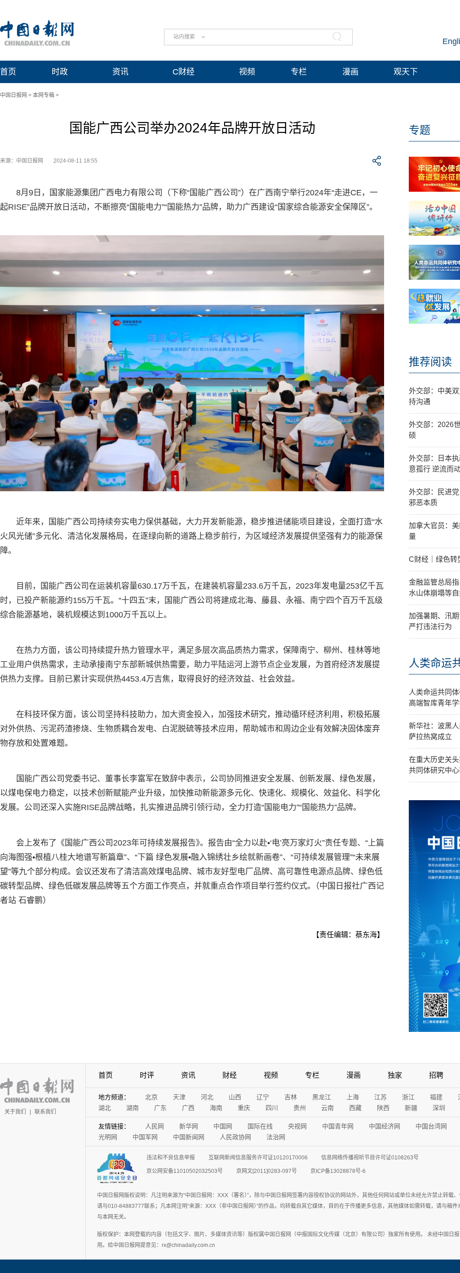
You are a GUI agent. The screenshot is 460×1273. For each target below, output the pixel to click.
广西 (188, 1107)
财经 (229, 1075)
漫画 (350, 71)
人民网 (154, 1126)
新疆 (411, 1107)
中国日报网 (13, 95)
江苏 (380, 1097)
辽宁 (263, 1097)
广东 (160, 1107)
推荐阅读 (430, 362)
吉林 (290, 1097)
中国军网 (145, 1137)
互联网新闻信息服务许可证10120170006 (258, 1157)
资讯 (120, 71)
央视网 (297, 1126)
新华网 (188, 1126)
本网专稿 (43, 95)
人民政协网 (235, 1137)
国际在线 (260, 1126)
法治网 (275, 1137)
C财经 (183, 71)
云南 (327, 1107)
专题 (419, 130)
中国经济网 (384, 1126)
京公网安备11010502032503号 (184, 1171)
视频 (247, 71)
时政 (60, 71)
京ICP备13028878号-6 (338, 1171)
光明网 (107, 1137)
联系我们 (45, 1112)
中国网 (222, 1126)
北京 (151, 1097)
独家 (395, 1075)
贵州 (299, 1107)
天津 (179, 1097)
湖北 (104, 1107)
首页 (8, 71)
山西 (235, 1097)
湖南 (132, 1107)
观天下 (406, 71)
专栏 (299, 71)
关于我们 (15, 1112)
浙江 (408, 1097)
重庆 (244, 1107)
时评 (147, 1075)
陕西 (383, 1107)
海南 (216, 1107)
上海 (352, 1097)
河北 (207, 1097)
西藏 (355, 1107)
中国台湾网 (431, 1126)
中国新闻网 (188, 1137)
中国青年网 (338, 1126)
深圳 (439, 1107)
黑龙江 (321, 1097)
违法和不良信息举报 (170, 1157)
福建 (436, 1097)
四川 (271, 1107)
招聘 (436, 1075)
